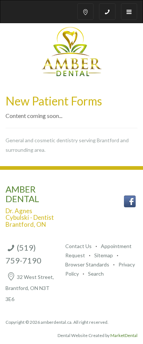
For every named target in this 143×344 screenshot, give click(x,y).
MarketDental (124, 335)
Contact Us (78, 246)
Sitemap (104, 255)
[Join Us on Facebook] (130, 200)
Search (96, 273)
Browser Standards (87, 264)
